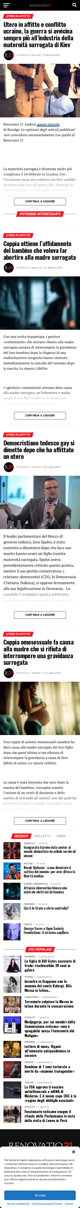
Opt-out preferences (18, 1203)
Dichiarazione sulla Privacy (47, 1203)
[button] (73, 1152)
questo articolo (48, 124)
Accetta (40, 1195)
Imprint (69, 1203)
